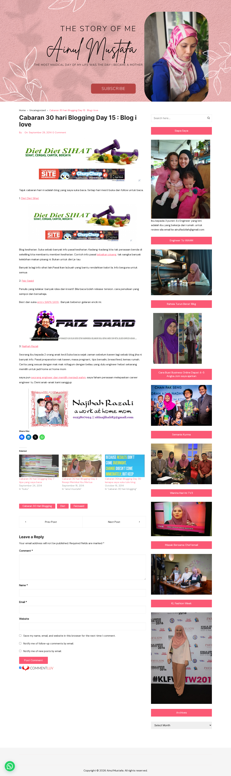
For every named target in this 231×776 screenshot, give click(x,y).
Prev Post (51, 522)
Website (24, 619)
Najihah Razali (30, 346)
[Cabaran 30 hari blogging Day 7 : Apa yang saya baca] (39, 466)
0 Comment (59, 132)
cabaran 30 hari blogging (37, 506)
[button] (10, 766)
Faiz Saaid (28, 280)
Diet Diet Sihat (30, 198)
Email (23, 602)
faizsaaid (79, 506)
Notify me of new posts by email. (42, 651)
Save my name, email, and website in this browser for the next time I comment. (69, 635)
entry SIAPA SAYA (48, 302)
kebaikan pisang (106, 254)
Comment (26, 550)
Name (23, 585)
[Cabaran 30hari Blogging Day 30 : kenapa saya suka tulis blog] (125, 466)
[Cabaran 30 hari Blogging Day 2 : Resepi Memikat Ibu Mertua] (82, 466)
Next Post (114, 522)
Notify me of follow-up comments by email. (48, 643)
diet (62, 506)
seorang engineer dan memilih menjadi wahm (58, 377)
